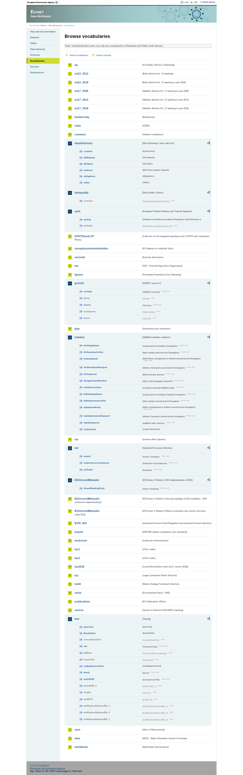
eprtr (78, 211)
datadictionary (84, 143)
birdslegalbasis (91, 345)
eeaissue (88, 170)
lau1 (77, 549)
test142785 (89, 679)
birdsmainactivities (93, 352)
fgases (79, 274)
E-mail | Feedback (39, 765)
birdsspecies (90, 374)
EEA (43, 2)
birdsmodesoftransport (95, 367)
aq (76, 64)
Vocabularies (37, 61)
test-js (87, 672)
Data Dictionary (55, 25)
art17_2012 (81, 99)
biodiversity (82, 117)
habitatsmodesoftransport (97, 416)
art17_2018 (81, 108)
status (87, 182)
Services (34, 66)
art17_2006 (81, 91)
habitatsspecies (92, 422)
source (87, 305)
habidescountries (92, 387)
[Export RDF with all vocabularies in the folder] (208, 143)
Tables (33, 43)
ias (76, 439)
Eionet (43, 25)
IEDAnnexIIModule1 (87, 480)
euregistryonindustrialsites (91, 248)
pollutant (88, 469)
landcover (81, 540)
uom (77, 729)
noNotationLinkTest (93, 666)
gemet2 (79, 283)
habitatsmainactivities (95, 400)
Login (186, 2)
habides (80, 337)
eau (85, 646)
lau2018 (79, 566)
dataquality (81, 192)
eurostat (80, 257)
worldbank (81, 747)
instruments (90, 429)
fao (77, 265)
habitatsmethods (92, 407)
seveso (79, 610)
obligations (89, 176)
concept (88, 291)
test (77, 618)
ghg (77, 328)
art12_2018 (81, 82)
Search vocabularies (79, 55)
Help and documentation (43, 31)
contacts (88, 151)
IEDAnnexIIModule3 (87, 498)
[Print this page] (192, 2)
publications (82, 601)
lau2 (77, 558)
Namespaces (37, 72)
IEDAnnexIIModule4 (87, 511)
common (80, 134)
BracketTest (89, 633)
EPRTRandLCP (84, 236)
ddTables (88, 164)
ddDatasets (89, 157)
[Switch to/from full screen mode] (196, 2)
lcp (76, 575)
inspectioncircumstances (96, 463)
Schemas (35, 55)
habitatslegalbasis (93, 394)
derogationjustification (95, 380)
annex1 (87, 456)
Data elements (37, 49)
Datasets (34, 37)
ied (76, 448)
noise (78, 592)
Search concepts (103, 55)
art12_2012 (81, 73)
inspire (79, 532)
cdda (78, 125)
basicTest (88, 627)
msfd (78, 584)
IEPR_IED (81, 523)
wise (77, 738)
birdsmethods (91, 359)
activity (87, 219)
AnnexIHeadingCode (94, 488)
